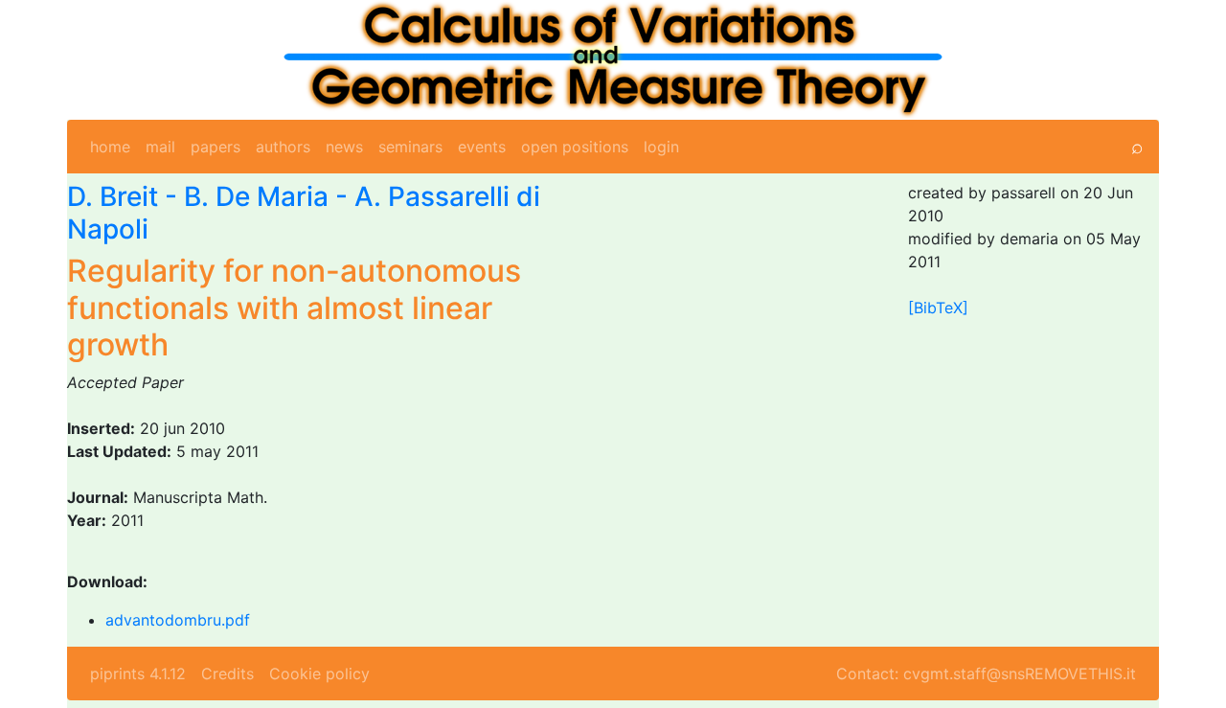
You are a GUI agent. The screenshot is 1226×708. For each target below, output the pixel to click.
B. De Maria (256, 196)
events (482, 146)
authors (283, 146)
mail (160, 146)
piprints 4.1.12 (138, 673)
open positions (574, 146)
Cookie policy (319, 673)
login (661, 146)
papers (215, 146)
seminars (410, 146)
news (344, 146)
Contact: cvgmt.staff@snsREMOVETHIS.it (986, 673)
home (110, 146)
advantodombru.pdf (177, 619)
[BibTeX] (938, 307)
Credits (227, 673)
